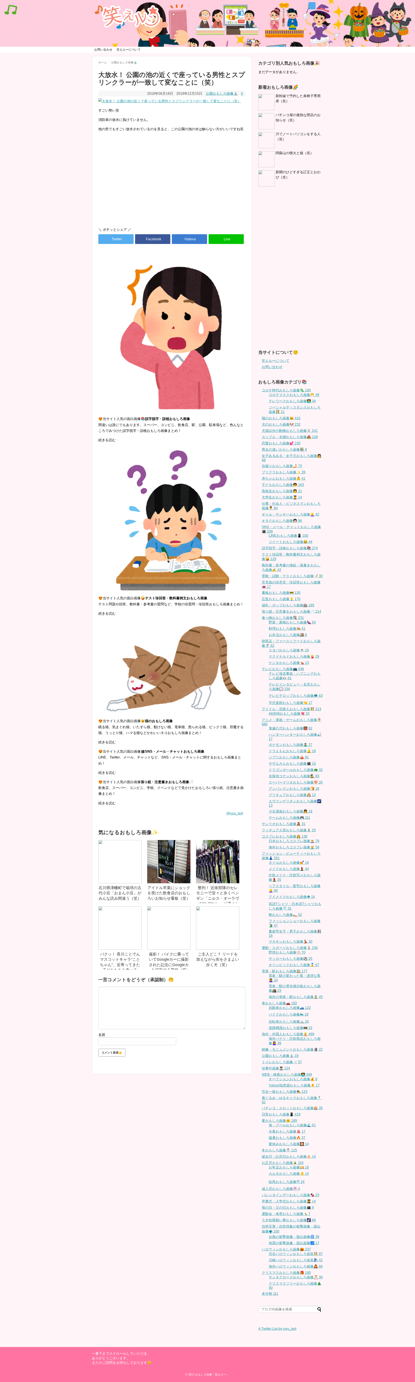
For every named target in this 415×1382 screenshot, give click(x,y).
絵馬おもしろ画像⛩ (287, 1182)
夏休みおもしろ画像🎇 (289, 1144)
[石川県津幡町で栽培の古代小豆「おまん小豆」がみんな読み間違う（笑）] (120, 861)
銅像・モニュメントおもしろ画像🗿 (292, 1049)
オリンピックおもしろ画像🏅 (294, 965)
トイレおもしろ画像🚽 (282, 1062)
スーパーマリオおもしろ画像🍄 (296, 782)
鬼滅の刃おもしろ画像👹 (290, 728)
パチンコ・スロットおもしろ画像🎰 (292, 1108)
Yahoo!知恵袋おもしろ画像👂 (294, 1085)
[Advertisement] (171, 187)
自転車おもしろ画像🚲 (289, 1021)
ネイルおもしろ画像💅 (289, 862)
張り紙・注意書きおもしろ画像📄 (291, 611)
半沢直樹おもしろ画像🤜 (290, 703)
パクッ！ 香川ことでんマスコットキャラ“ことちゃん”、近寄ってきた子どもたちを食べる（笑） (120, 964)
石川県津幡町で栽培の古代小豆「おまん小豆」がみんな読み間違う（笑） (120, 893)
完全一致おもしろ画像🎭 (284, 1091)
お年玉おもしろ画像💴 (289, 1167)
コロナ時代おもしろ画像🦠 (286, 390)
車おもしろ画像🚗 (279, 1003)
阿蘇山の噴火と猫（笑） (295, 153)
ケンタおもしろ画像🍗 (289, 663)
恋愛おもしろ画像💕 (281, 443)
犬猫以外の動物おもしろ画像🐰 (290, 431)
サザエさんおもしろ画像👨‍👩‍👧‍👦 (292, 763)
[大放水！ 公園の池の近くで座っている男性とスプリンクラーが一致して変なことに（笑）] (189, 239)
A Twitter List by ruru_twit (277, 1329)
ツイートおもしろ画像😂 (290, 542)
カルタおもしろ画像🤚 (289, 1173)
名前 (101, 1035)
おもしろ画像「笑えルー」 (212, 1374)
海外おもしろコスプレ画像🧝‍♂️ (294, 847)
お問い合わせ (103, 49)
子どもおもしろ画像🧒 (283, 485)
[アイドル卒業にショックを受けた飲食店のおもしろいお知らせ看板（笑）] (168, 861)
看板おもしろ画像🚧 (281, 593)
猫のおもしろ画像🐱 (281, 418)
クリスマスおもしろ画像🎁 (286, 1273)
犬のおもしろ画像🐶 (281, 424)
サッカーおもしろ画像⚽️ (290, 958)
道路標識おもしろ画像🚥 (290, 1028)
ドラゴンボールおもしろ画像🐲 (296, 770)
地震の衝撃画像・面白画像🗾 (294, 1243)
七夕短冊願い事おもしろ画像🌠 (289, 1220)
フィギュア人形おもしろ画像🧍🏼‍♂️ (289, 830)
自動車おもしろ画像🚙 (290, 1008)
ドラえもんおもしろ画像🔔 (292, 751)
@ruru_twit (234, 813)
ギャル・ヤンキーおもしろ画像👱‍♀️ (290, 514)
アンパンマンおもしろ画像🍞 (294, 788)
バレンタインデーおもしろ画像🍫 (290, 1195)
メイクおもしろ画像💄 (289, 869)
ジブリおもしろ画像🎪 (289, 757)
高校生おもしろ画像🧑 (282, 491)
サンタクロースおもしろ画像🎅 (296, 1277)
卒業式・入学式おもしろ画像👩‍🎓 (289, 1201)
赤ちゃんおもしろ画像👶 (283, 478)
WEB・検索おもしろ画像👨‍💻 (287, 1074)
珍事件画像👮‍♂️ (276, 1068)
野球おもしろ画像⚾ (287, 952)
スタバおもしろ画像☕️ (289, 650)
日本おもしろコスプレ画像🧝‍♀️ (294, 841)
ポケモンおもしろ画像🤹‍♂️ (290, 745)
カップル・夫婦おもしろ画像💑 (290, 437)
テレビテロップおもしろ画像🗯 (296, 695)
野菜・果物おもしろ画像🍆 (292, 622)
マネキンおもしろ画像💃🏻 (290, 941)
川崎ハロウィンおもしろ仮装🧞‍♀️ (296, 1260)
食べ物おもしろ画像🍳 (283, 618)
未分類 (270, 1293)
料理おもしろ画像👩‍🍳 (287, 628)
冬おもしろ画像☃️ (279, 1150)
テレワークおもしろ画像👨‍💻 (292, 401)
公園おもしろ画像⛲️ (222, 93)
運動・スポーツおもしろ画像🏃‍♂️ (290, 948)
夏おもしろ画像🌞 (279, 1120)
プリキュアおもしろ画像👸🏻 (292, 795)
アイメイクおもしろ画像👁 (292, 897)
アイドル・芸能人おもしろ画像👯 (291, 709)
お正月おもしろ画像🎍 (282, 1163)
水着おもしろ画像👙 (287, 1131)
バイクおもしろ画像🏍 (288, 1014)
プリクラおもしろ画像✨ (283, 472)
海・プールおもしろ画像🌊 (292, 1125)
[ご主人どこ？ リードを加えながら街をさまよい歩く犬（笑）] (217, 928)
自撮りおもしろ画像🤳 (282, 466)
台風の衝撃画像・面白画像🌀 (294, 1237)
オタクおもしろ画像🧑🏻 (282, 521)
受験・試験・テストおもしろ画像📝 (292, 576)
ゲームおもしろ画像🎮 (289, 817)
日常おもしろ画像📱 (281, 1114)
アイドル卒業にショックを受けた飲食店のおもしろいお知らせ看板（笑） (168, 893)
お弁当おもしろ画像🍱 (288, 635)
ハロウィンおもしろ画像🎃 (286, 1249)
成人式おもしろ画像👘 (281, 1189)
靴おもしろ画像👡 (285, 915)
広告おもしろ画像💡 (281, 599)
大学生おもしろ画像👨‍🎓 (282, 497)
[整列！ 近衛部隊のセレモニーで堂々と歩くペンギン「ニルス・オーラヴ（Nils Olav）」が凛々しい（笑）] (217, 861)
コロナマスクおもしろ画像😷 (294, 395)
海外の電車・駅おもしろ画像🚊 (296, 997)
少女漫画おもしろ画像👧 (290, 811)
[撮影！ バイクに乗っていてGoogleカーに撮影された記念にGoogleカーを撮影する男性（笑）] (168, 928)
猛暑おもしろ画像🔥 (287, 1138)
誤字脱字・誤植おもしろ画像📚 (290, 548)
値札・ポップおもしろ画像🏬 (288, 605)
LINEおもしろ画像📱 (288, 535)
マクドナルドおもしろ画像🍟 (294, 656)
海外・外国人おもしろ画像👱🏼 (288, 1034)
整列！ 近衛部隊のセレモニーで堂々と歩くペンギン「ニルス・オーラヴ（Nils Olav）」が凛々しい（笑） (217, 898)
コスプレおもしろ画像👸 (284, 836)
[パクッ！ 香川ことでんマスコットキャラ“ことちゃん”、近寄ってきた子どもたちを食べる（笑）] (120, 928)
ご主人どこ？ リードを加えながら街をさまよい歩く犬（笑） (217, 959)
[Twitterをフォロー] (312, 5)
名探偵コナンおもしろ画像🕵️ (294, 776)
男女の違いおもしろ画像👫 (284, 449)
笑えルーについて (129, 49)
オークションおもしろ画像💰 (293, 1079)
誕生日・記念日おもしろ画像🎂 (289, 1156)
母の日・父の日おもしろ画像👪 (288, 1207)
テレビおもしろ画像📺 (283, 669)
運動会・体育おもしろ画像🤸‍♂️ (286, 1214)
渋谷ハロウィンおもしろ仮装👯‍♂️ (296, 1254)
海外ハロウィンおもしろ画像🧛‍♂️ (296, 1266)
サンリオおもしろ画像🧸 (283, 824)
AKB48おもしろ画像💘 (289, 713)
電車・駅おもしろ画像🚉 (284, 971)
